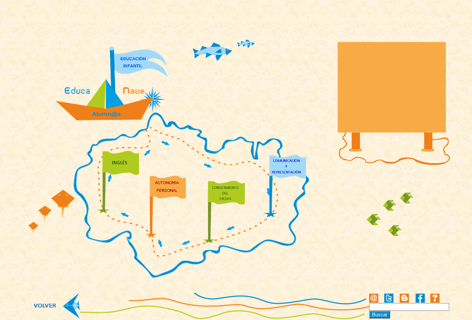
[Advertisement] (392, 88)
